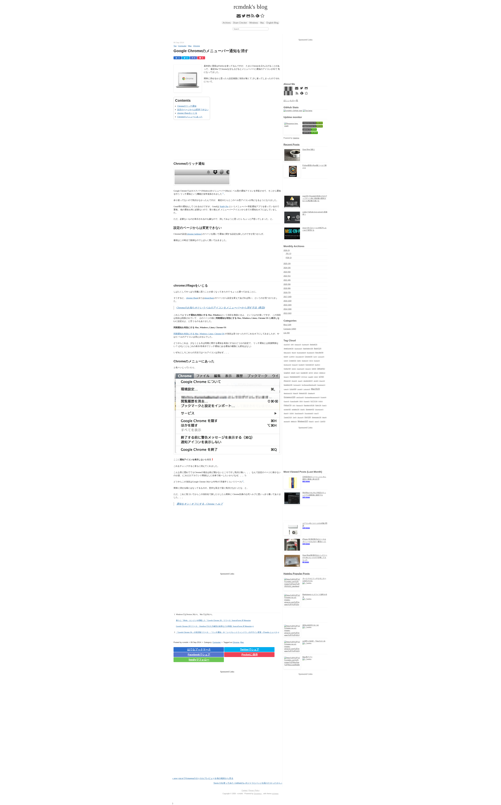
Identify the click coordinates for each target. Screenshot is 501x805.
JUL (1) (288, 254)
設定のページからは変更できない (192, 109)
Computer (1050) (290, 329)
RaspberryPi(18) (309, 405)
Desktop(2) (305, 360)
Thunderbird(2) (309, 413)
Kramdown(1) (321, 385)
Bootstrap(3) (310, 352)
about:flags (209, 298)
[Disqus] (227, 743)
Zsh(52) (322, 421)
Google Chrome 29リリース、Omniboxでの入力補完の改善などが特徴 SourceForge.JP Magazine (214, 626)
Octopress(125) (289, 397)
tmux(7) (316, 413)
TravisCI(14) (288, 417)
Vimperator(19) (316, 417)
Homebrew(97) (295, 377)
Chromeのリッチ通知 (186, 106)
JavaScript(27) (308, 381)
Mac (262, 23)
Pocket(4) (323, 397)
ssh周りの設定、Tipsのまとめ (313, 641)
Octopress (258, 794)
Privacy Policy (254, 790)
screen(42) (287, 409)
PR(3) (301, 401)
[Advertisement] (227, 141)
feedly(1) (317, 364)
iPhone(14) (287, 381)
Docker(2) (317, 360)
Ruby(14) (318, 405)
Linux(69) (293, 389)
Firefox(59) (287, 369)
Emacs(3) (295, 364)
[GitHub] (248, 16)
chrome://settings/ (194, 234)
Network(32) (303, 393)
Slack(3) (286, 413)
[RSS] (253, 16)
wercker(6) (287, 421)
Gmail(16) (287, 373)
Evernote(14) (310, 364)
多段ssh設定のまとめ (310, 625)
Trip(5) (295, 417)
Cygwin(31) (292, 360)
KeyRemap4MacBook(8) (309, 385)
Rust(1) (324, 405)
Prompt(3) (307, 401)
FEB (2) (289, 258)
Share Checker (240, 23)
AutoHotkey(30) (308, 348)
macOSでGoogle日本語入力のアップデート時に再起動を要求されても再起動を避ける (314, 198)
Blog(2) (294, 352)
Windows (253, 23)
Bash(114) (317, 348)
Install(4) (310, 377)
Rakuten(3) (299, 405)
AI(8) (292, 344)
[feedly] (257, 16)
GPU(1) (316, 373)
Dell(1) (299, 360)
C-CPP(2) (292, 356)
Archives (227, 23)
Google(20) (304, 373)
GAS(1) (294, 369)
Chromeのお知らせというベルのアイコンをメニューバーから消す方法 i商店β (221, 307)
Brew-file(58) (319, 352)
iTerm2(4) (294, 381)
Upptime (296, 138)
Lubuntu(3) (306, 389)
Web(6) (324, 417)
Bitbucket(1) (287, 352)
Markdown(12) (288, 393)
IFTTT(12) (304, 377)
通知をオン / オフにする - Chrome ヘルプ (200, 504)
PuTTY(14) (314, 401)
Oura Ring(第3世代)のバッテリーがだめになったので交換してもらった (314, 557)
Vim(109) (307, 417)
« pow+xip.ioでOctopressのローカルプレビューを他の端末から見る (202, 778)
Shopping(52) (310, 409)
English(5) (302, 364)
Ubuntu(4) (300, 417)
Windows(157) (303, 421)
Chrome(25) (308, 356)
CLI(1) (315, 356)
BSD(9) (286, 356)
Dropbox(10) (287, 364)
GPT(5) (311, 373)
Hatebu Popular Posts (297, 573)
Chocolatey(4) (300, 356)
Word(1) (311, 421)
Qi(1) (294, 405)
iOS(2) (316, 377)
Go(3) (298, 373)
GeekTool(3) (300, 369)
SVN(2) (292, 413)
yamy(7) (317, 421)
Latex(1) (286, 389)
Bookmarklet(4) (301, 352)
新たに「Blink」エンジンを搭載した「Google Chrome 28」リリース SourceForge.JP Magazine (213, 620)
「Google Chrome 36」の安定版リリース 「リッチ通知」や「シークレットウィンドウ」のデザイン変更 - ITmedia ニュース (226, 632)
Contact (244, 790)
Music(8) (295, 393)
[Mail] (239, 16)
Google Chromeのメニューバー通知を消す (211, 51)
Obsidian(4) (311, 393)
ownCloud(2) (300, 397)
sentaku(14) (295, 409)
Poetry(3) (286, 401)
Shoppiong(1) (319, 409)
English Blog (272, 23)
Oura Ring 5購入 (308, 149)
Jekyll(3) (316, 381)
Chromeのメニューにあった (190, 117)
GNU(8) (293, 373)
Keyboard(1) (297, 385)
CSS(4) (286, 360)
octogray (275, 794)
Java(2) (300, 381)
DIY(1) (311, 360)
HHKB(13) (322, 373)
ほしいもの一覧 (291, 100)
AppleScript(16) (289, 348)
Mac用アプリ (307, 657)
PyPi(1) (320, 401)
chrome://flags (192, 298)
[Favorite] (262, 16)
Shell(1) (302, 409)
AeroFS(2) (287, 344)
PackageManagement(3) (312, 397)
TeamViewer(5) (299, 413)
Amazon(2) (298, 344)
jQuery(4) (322, 381)
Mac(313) (315, 389)
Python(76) (288, 405)
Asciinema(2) (298, 348)
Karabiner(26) (288, 385)
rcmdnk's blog (250, 6)
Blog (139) (287, 325)
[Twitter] (244, 16)
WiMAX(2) (294, 421)
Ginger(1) (308, 369)
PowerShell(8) (294, 401)
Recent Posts (292, 144)
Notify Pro (224, 206)
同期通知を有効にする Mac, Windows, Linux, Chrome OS (199, 334)
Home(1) (286, 377)
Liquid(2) (300, 389)
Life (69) (287, 333)
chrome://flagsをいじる (187, 113)
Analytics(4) (305, 344)
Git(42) (314, 369)
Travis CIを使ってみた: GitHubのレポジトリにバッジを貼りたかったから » (247, 783)
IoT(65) (321, 377)
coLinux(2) (321, 356)
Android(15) (313, 344)
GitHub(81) (321, 369)
